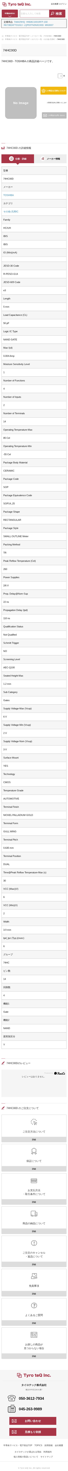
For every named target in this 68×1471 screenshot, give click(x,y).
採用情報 (48, 1445)
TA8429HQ (19, 22)
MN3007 (49, 25)
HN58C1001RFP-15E (37, 22)
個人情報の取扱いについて (26, 1457)
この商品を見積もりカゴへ (56, 91)
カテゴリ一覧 (36, 39)
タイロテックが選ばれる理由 (28, 1452)
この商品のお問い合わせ (56, 115)
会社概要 (55, 4)
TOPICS (38, 1445)
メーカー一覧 (36, 36)
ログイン (63, 4)
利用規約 (47, 1452)
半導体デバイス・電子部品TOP (17, 36)
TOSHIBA (48, 36)
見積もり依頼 (33, 1431)
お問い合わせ (33, 1420)
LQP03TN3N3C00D (34, 25)
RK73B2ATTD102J (13, 25)
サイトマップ (46, 1457)
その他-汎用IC (49, 39)
